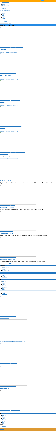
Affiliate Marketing (3, 47)
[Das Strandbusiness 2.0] (28, 62)
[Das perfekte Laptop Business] (28, 195)
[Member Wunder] (28, 141)
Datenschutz (4, 8)
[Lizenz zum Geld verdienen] (28, 352)
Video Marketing (17, 47)
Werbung (3, 18)
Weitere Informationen (7, 429)
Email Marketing (13, 47)
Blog (6, 73)
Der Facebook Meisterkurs (6, 180)
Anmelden (3, 292)
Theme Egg (7, 424)
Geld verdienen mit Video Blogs (7, 259)
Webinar (5, 20)
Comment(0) (15, 52)
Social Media (5, 21)
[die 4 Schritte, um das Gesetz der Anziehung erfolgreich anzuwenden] (28, 329)
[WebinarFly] (28, 36)
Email (3, 14)
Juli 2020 (3, 275)
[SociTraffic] (28, 115)
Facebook (3, 16)
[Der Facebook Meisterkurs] (28, 168)
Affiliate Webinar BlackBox (6, 233)
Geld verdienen (4, 12)
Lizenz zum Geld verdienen (6, 3)
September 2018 (4, 277)
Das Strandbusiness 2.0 (5, 2)
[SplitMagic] (28, 89)
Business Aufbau (8, 47)
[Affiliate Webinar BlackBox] (28, 221)
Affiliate (3, 15)
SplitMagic (2, 102)
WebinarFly (3, 4)
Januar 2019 (3, 276)
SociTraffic (2, 128)
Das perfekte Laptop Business (7, 207)
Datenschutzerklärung (49, 0)
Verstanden (2, 429)
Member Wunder (4, 154)
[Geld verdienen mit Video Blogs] (28, 247)
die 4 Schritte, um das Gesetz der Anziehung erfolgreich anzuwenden (12, 341)
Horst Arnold (11, 52)
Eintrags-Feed (4, 293)
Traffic (3, 17)
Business (3, 13)
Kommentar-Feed (4, 294)
